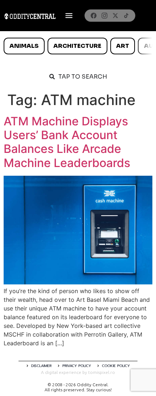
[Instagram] (104, 15)
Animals (23, 46)
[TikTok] (126, 15)
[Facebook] (94, 15)
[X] (115, 15)
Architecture (77, 46)
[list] (78, 46)
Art (122, 46)
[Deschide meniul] (69, 15)
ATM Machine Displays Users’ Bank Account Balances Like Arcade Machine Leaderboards (67, 142)
